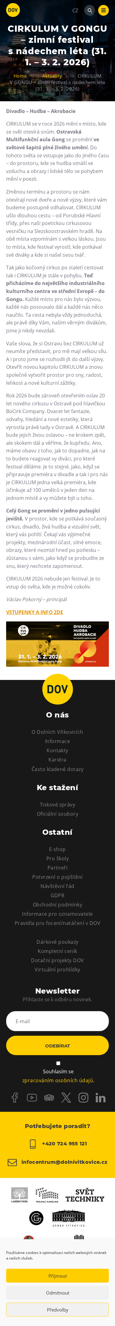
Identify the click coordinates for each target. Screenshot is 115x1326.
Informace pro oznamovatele (57, 913)
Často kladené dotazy (58, 769)
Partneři (58, 867)
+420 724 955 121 (63, 1144)
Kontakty (57, 750)
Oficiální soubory (57, 813)
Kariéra (57, 759)
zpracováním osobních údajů (57, 1080)
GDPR (58, 895)
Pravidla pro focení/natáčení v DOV (57, 923)
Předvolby (57, 1310)
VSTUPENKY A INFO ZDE (34, 612)
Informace (57, 741)
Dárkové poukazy (57, 941)
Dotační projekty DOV (57, 960)
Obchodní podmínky (57, 904)
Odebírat (57, 1046)
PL (75, 29)
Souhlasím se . (58, 1076)
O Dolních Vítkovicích (57, 732)
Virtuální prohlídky (57, 969)
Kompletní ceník (57, 951)
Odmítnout (57, 1293)
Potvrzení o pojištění (57, 877)
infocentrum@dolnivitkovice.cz (64, 1162)
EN (75, 40)
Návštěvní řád (57, 886)
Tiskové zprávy (57, 804)
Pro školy (57, 858)
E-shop (57, 849)
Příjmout (57, 1276)
